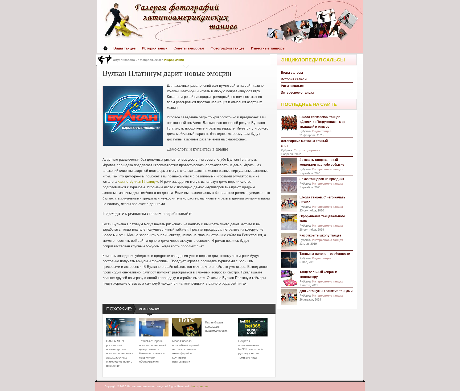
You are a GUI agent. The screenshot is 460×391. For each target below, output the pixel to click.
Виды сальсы (292, 72)
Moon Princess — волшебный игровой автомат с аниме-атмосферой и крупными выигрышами (185, 351)
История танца (154, 48)
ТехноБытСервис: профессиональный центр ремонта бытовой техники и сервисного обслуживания (152, 351)
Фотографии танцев (228, 48)
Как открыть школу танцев (320, 235)
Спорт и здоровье (307, 150)
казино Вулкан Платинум (138, 182)
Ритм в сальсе (292, 86)
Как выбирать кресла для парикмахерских (216, 326)
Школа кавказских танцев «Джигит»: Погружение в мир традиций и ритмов (322, 121)
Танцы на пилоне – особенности (324, 254)
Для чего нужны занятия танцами (325, 291)
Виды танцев (124, 48)
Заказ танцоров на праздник (321, 179)
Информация (174, 59)
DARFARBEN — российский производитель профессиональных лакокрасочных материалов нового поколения (119, 353)
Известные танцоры (268, 48)
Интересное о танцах (297, 92)
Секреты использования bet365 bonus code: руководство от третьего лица (251, 349)
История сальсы (294, 79)
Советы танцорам (189, 48)
